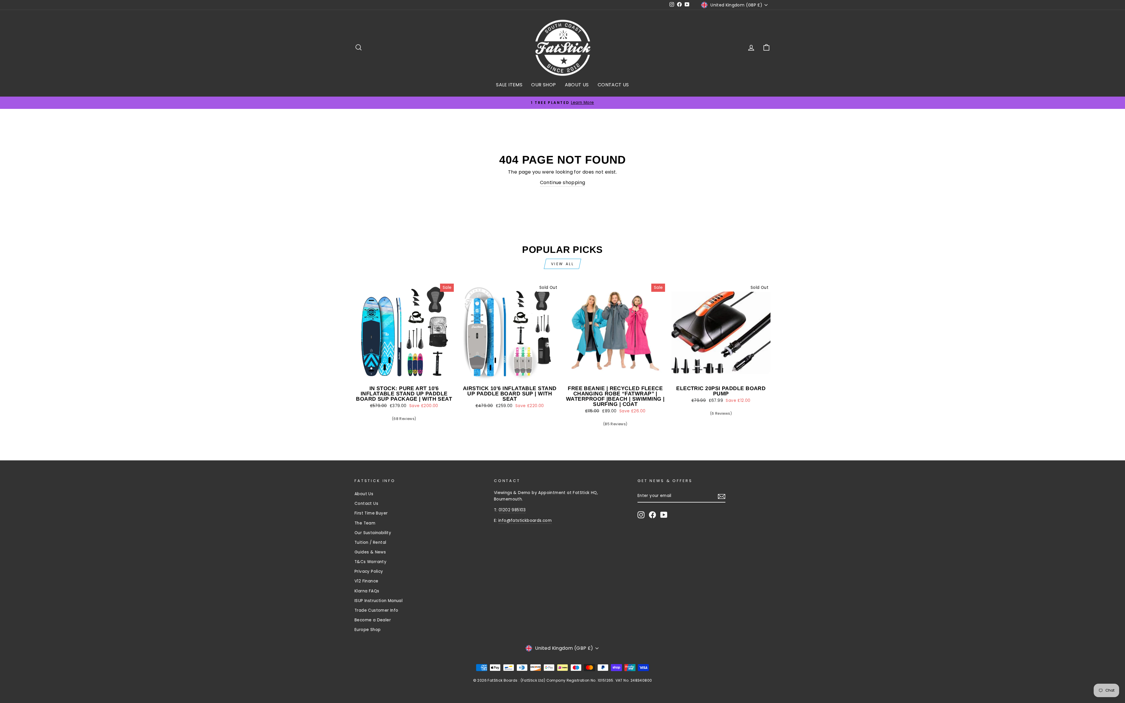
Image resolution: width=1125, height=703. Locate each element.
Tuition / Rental (370, 542)
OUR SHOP (543, 84)
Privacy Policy (368, 571)
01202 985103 (512, 510)
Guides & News (370, 552)
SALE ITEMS (509, 84)
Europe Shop (367, 629)
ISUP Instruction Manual (378, 600)
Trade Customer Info (376, 610)
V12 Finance (366, 581)
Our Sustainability (372, 533)
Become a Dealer (372, 620)
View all (562, 263)
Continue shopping (562, 182)
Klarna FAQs (366, 591)
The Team (364, 523)
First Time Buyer (371, 513)
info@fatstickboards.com (525, 520)
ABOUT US (577, 84)
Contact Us (366, 503)
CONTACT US (613, 84)
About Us (363, 494)
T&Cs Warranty (370, 562)
